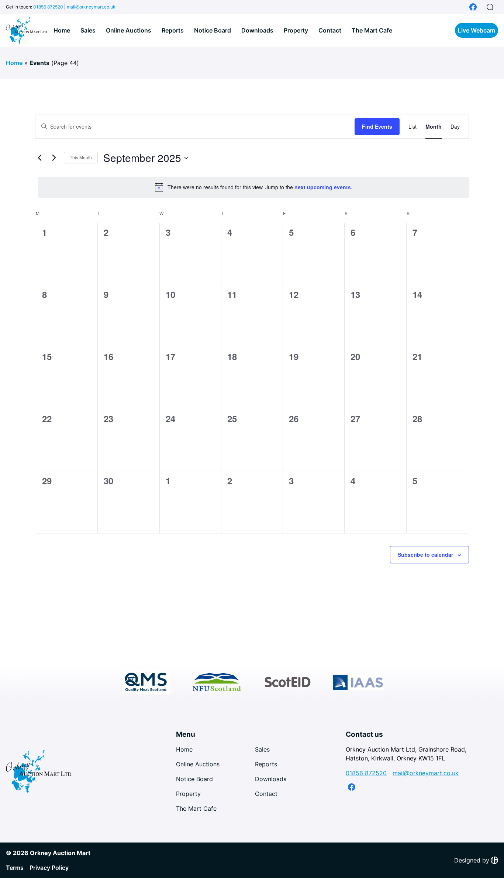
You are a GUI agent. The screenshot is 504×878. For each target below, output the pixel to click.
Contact (329, 30)
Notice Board (212, 30)
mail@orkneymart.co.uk (91, 7)
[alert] (253, 187)
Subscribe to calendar (425, 554)
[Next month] (53, 157)
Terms (15, 867)
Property (296, 30)
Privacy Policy (49, 867)
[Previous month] (39, 157)
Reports (173, 30)
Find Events (377, 126)
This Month (81, 157)
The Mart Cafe (372, 30)
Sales (88, 30)
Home (61, 30)
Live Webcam (476, 30)
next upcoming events (322, 187)
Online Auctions (128, 30)
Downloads (257, 30)
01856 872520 (48, 7)
